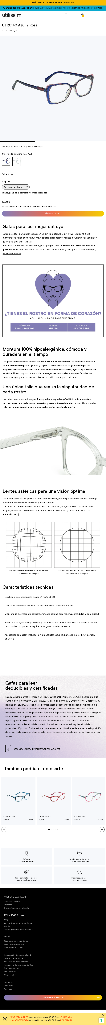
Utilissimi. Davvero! (12, 901)
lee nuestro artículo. (12, 253)
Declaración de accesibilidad (17, 955)
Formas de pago (11, 968)
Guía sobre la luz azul (13, 947)
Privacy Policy (10, 971)
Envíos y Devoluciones (14, 958)
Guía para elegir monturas (16, 941)
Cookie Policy (10, 975)
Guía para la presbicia (14, 944)
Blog (6, 919)
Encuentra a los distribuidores (18, 923)
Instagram (8, 982)
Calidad (7, 926)
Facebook (8, 985)
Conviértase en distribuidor (17, 908)
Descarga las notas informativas (19, 929)
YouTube (8, 989)
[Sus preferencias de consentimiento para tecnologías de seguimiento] (101, 1020)
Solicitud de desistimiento (16, 962)
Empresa (8, 905)
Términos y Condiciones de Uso (18, 965)
